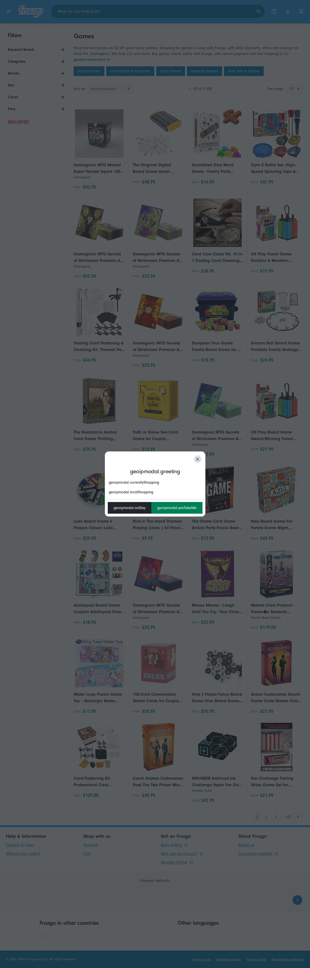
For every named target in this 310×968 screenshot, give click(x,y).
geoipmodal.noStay (130, 508)
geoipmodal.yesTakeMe (177, 508)
